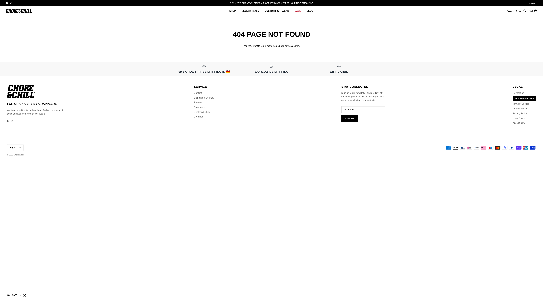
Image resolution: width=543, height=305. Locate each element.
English (532, 3)
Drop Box (198, 117)
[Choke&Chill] (19, 11)
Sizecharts (199, 107)
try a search (293, 46)
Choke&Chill (19, 155)
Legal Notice (519, 118)
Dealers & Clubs (202, 112)
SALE (298, 11)
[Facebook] (7, 3)
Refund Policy (520, 108)
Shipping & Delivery (204, 98)
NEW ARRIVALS (250, 11)
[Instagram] (11, 3)
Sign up (349, 118)
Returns (198, 102)
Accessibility (519, 123)
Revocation (518, 93)
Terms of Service (521, 104)
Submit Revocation (524, 98)
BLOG (310, 11)
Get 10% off (14, 295)
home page (278, 46)
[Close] (24, 295)
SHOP (232, 11)
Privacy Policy (520, 113)
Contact (198, 93)
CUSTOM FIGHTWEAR (277, 11)
